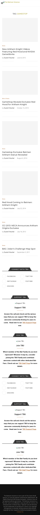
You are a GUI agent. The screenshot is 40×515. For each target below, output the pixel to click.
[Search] (38, 3)
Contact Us (20, 512)
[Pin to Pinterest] (22, 61)
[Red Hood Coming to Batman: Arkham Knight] (20, 183)
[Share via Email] (24, 61)
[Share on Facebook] (18, 61)
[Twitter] (25, 3)
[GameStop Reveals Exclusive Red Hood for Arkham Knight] (20, 83)
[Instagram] (27, 3)
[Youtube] (32, 3)
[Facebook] (23, 3)
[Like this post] (15, 61)
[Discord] (34, 3)
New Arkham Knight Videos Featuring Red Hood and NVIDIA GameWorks (18, 52)
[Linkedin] (30, 3)
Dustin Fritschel (9, 58)
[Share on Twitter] (20, 61)
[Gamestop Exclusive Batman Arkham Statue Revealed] (20, 133)
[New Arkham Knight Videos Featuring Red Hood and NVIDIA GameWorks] (20, 30)
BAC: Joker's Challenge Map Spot (19, 249)
